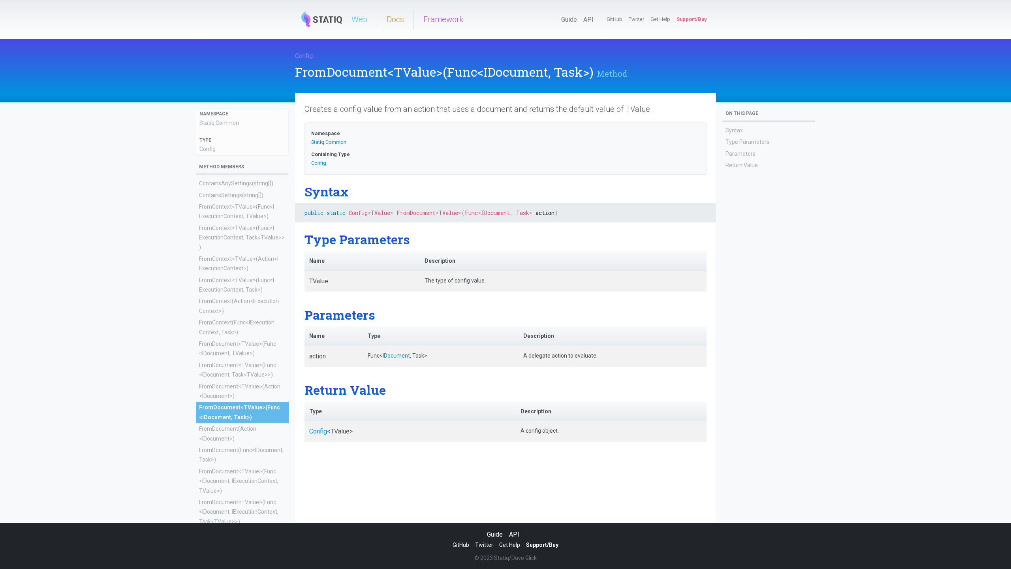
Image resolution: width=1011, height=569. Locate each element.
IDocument (396, 355)
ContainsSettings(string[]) (231, 195)
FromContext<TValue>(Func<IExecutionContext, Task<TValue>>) (242, 238)
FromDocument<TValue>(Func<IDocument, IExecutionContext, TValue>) (238, 481)
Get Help (660, 19)
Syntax (734, 130)
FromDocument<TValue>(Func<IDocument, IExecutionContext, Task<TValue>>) (238, 512)
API (588, 19)
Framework (443, 19)
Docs (395, 19)
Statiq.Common (219, 123)
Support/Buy (692, 19)
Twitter (636, 19)
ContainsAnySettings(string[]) (236, 183)
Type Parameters (747, 142)
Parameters (740, 154)
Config (304, 56)
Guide (569, 19)
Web (359, 19)
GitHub (614, 19)
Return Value (741, 165)
